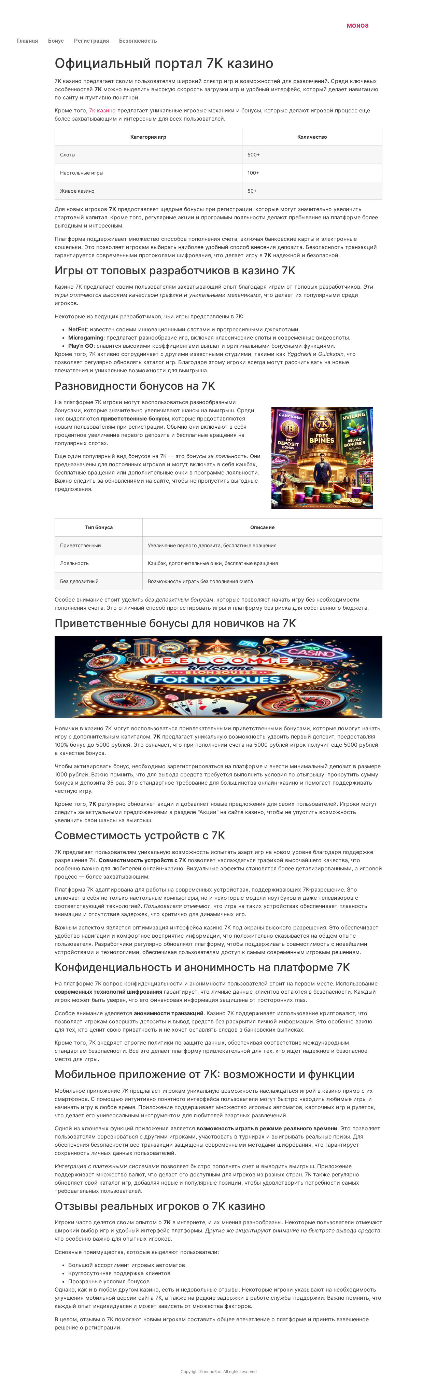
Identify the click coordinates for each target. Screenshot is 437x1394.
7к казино (102, 110)
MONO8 (358, 25)
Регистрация (91, 41)
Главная (27, 41)
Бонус (56, 41)
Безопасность (138, 41)
